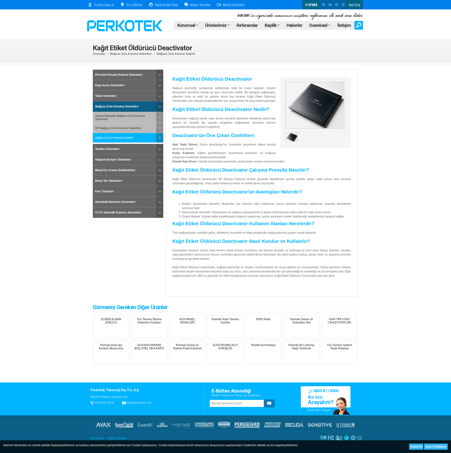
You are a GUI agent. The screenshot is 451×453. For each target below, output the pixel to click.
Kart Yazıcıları (104, 191)
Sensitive (320, 425)
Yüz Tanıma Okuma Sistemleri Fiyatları (149, 321)
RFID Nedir (263, 319)
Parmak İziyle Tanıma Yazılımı (225, 321)
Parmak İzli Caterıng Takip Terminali (301, 346)
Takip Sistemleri (106, 96)
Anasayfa (99, 53)
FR (336, 4)
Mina (224, 425)
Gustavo (162, 425)
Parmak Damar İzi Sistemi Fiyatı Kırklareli (187, 346)
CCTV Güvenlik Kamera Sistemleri (118, 212)
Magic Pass (204, 425)
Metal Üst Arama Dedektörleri (115, 170)
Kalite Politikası (117, 437)
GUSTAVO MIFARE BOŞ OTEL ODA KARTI (149, 346)
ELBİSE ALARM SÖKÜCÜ (111, 321)
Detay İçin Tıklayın (318, 410)
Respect (272, 425)
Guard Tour (124, 425)
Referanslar (247, 25)
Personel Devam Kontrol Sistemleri (118, 74)
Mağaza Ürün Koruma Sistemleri (131, 53)
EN (330, 4)
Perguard (247, 425)
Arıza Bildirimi (134, 4)
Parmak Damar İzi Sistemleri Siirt (301, 321)
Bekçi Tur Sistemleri (108, 180)
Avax (103, 425)
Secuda (294, 425)
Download (318, 25)
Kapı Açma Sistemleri (109, 85)
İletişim (344, 25)
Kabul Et (416, 446)
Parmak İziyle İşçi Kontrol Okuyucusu (111, 346)
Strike (345, 425)
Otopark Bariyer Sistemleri (113, 159)
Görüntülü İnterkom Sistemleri (115, 202)
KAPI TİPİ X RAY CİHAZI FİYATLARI (339, 321)
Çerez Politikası (435, 446)
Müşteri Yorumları (200, 4)
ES (343, 4)
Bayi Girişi (354, 4)
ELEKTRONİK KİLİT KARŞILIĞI (225, 346)
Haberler (294, 25)
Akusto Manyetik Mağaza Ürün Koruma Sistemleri (120, 117)
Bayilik (271, 25)
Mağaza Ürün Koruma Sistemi (176, 53)
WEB (311, 4)
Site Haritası (97, 437)
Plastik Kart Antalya (263, 345)
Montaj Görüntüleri (234, 4)
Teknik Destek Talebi (166, 4)
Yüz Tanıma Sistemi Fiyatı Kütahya (339, 346)
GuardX (145, 425)
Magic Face (181, 425)
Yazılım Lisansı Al (104, 4)
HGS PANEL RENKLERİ (187, 321)
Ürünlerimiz (216, 25)
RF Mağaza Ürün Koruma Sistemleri (118, 128)
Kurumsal (186, 25)
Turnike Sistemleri (107, 149)
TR (323, 4)
